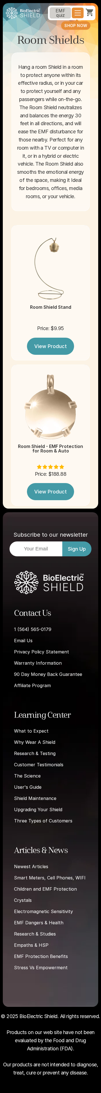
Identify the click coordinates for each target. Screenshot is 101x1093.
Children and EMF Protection (45, 889)
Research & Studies (35, 934)
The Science (27, 776)
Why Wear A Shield (34, 742)
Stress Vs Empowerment (41, 967)
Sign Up (77, 549)
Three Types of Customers (43, 821)
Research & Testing (35, 753)
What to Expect (31, 731)
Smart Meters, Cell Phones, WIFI (50, 878)
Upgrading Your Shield (38, 809)
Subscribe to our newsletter (50, 534)
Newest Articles (31, 866)
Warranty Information (38, 663)
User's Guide (28, 787)
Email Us (23, 640)
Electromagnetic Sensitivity (43, 911)
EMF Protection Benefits (41, 956)
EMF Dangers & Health (38, 922)
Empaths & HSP (31, 945)
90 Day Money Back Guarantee (48, 674)
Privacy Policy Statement (41, 652)
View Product (50, 346)
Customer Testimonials (38, 764)
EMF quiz (60, 13)
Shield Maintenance (35, 798)
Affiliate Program (32, 685)
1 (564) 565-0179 (32, 629)
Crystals (23, 900)
